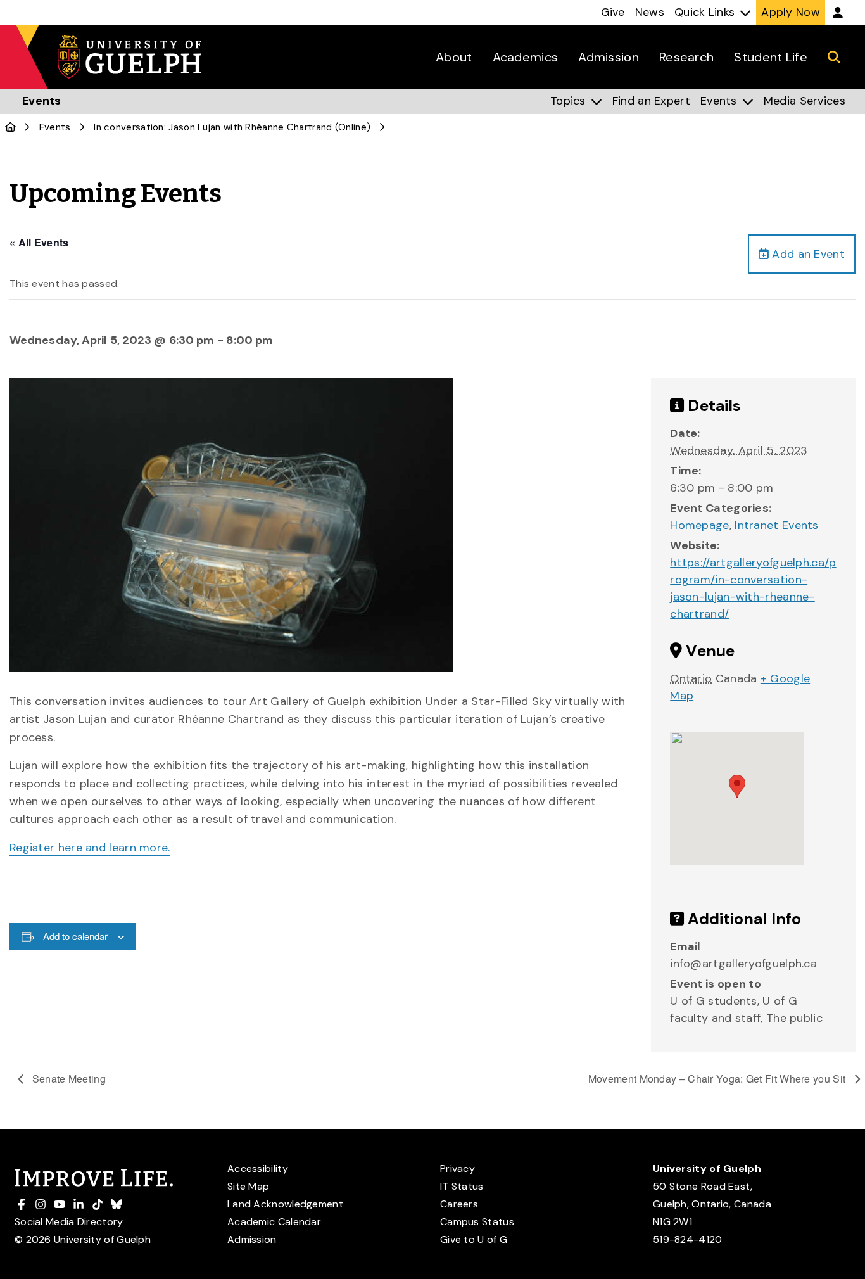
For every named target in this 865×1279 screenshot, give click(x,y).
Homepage (699, 525)
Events (55, 127)
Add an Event (807, 254)
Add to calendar (75, 936)
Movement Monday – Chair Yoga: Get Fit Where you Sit (718, 1078)
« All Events (39, 242)
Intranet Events (777, 525)
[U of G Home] (10, 127)
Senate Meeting (68, 1078)
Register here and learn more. (89, 847)
